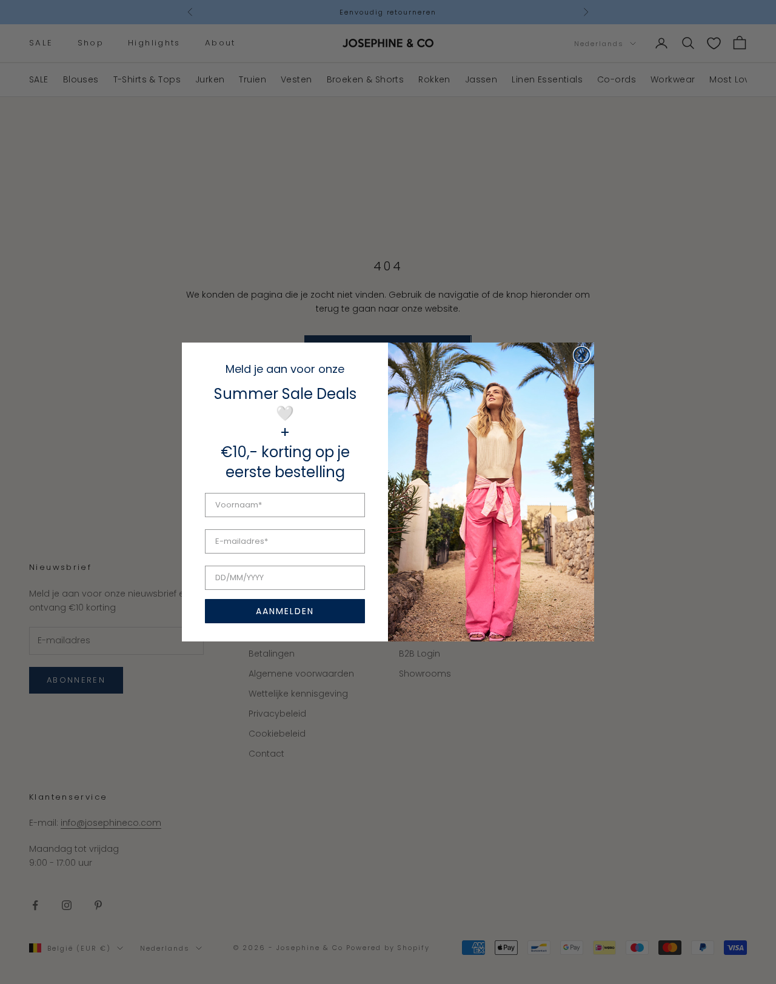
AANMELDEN (285, 611)
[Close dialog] (581, 355)
